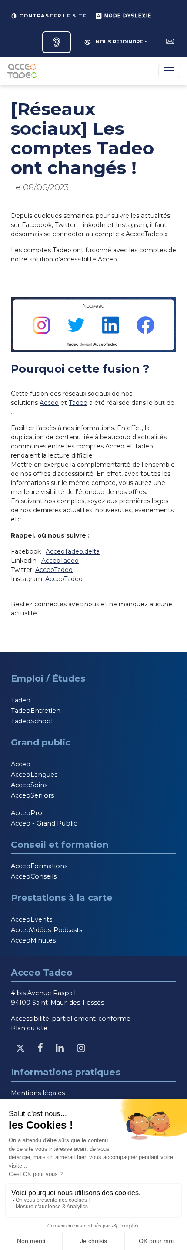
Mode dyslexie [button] (126, 15)
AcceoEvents (31, 919)
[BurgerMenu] (169, 71)
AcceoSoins (29, 785)
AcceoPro (26, 813)
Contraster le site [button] (52, 16)
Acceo (49, 403)
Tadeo (78, 403)
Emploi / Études (48, 678)
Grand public (40, 742)
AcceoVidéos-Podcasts (46, 930)
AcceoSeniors (32, 795)
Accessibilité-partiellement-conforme (70, 1019)
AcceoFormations (39, 866)
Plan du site (29, 1028)
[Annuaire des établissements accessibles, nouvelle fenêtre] (56, 42)
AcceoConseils (34, 876)
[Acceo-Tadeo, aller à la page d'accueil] (23, 71)
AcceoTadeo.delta (73, 551)
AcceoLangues (34, 775)
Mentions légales (38, 1093)
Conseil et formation (60, 844)
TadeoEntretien (35, 711)
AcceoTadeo (60, 561)
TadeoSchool (32, 721)
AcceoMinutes (33, 940)
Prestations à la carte (62, 897)
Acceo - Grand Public (44, 823)
